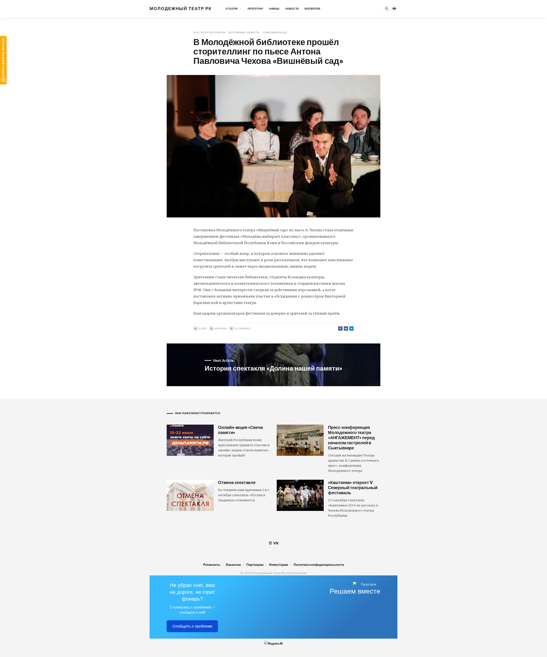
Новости (292, 8)
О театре (231, 8)
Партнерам (254, 564)
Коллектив (312, 8)
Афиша (274, 8)
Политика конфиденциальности (319, 564)
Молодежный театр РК (181, 8)
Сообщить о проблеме (192, 626)
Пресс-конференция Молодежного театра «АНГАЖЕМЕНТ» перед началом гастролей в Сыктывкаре (351, 437)
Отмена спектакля (237, 482)
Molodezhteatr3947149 (209, 32)
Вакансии (233, 564)
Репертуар (255, 8)
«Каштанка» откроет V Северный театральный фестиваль (353, 487)
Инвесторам (278, 564)
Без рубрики (236, 32)
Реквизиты (211, 564)
